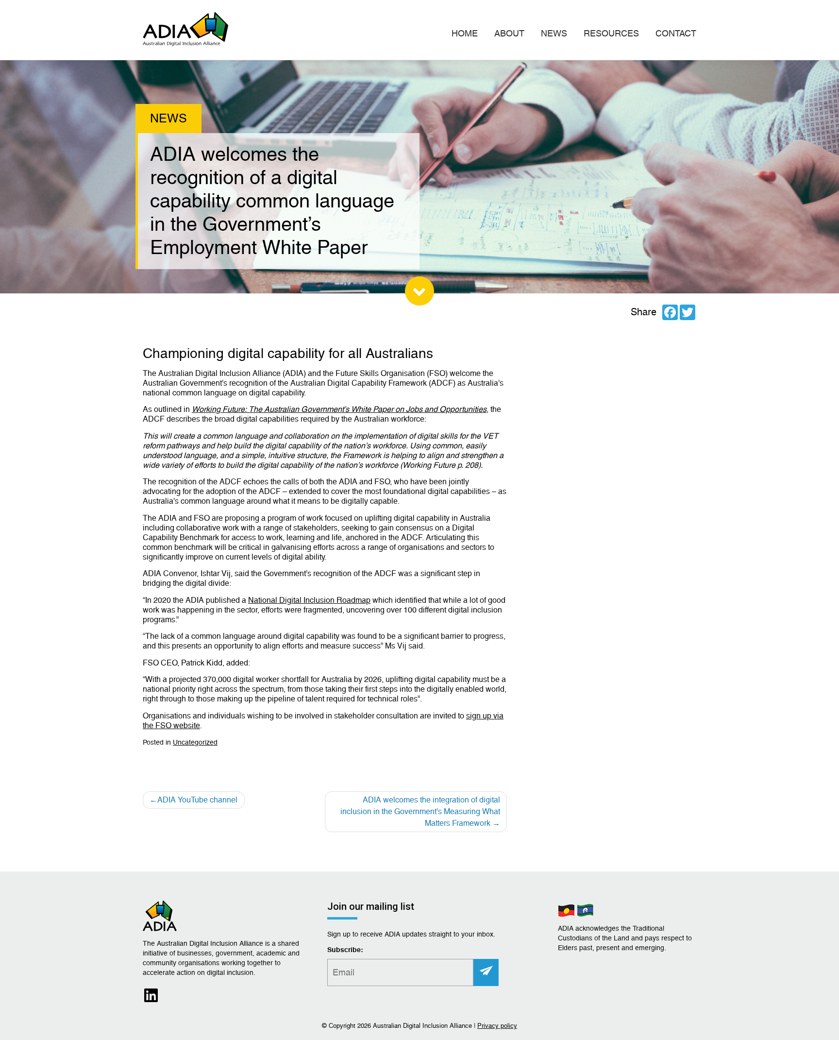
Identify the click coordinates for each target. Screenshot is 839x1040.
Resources (611, 33)
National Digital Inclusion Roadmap (309, 600)
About (509, 33)
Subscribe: (345, 950)
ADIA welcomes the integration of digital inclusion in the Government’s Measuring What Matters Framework (420, 811)
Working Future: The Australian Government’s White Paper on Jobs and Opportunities (339, 409)
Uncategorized (195, 742)
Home (465, 33)
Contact (675, 33)
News (554, 33)
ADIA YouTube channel (197, 799)
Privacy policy (497, 1025)
